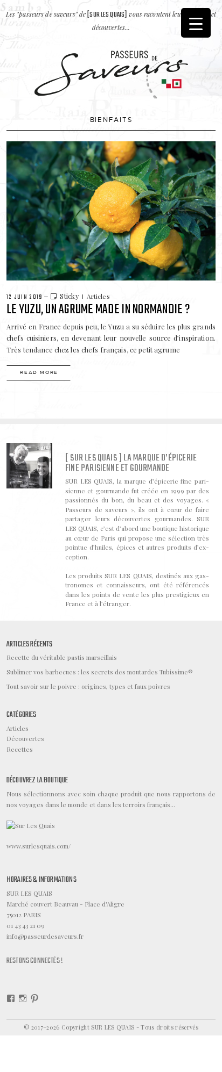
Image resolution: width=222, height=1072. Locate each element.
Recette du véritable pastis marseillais (61, 657)
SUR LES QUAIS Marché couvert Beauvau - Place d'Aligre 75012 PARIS (65, 904)
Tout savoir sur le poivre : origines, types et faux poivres (88, 686)
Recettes (19, 749)
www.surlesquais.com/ (38, 845)
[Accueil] (111, 74)
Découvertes (25, 738)
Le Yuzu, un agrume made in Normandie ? (98, 310)
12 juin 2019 (24, 297)
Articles (98, 296)
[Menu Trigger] (196, 23)
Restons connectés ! (34, 960)
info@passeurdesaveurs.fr (45, 936)
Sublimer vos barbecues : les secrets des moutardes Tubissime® (99, 671)
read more (39, 372)
